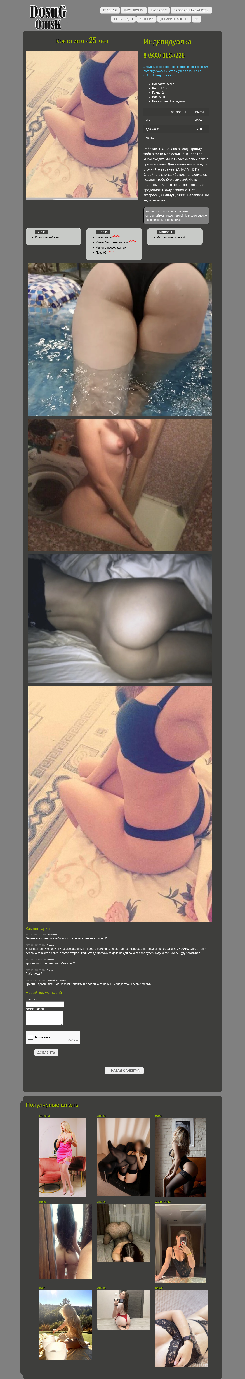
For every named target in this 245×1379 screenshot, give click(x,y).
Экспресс (158, 10)
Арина (101, 1287)
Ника (158, 1115)
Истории (146, 19)
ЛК (196, 19)
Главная (110, 10)
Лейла (101, 1201)
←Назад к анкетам (124, 1070)
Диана (101, 1115)
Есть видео (123, 19)
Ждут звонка (133, 10)
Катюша (44, 1115)
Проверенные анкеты (191, 10)
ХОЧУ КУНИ (163, 1201)
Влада (159, 1287)
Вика (42, 1201)
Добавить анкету (174, 19)
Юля (42, 1287)
